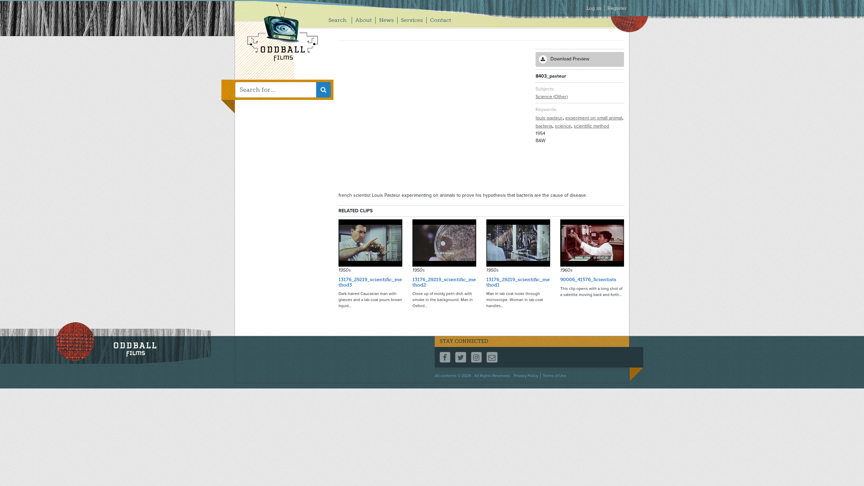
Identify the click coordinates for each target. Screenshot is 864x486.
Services (412, 20)
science (563, 126)
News (386, 20)
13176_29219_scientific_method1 (518, 282)
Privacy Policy (526, 375)
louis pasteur (550, 118)
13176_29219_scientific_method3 (370, 282)
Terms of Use (554, 375)
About (363, 20)
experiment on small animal (594, 118)
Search (337, 20)
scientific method (591, 126)
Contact (440, 20)
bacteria (545, 126)
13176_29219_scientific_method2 (444, 282)
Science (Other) (552, 97)
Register (617, 8)
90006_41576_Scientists (588, 279)
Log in (593, 8)
